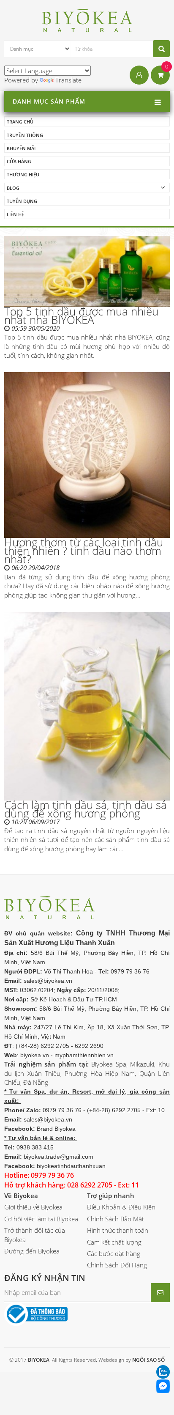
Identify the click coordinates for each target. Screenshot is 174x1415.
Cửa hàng (19, 161)
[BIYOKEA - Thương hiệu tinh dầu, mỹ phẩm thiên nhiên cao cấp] (87, 19)
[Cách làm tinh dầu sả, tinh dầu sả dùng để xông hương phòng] (87, 706)
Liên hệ (15, 214)
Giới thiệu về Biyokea (33, 1207)
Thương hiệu (23, 174)
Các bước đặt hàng (113, 1253)
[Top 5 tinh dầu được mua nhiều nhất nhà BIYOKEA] (87, 271)
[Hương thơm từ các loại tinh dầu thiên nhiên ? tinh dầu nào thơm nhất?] (87, 455)
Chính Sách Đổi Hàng (117, 1265)
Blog (13, 188)
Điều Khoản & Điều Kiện (121, 1207)
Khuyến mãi (21, 148)
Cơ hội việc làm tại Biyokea (41, 1219)
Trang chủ (20, 121)
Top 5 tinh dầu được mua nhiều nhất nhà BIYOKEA (81, 315)
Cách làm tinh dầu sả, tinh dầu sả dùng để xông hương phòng (85, 809)
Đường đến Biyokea (32, 1251)
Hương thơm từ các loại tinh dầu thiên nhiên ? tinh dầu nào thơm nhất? (83, 551)
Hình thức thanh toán (117, 1230)
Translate (68, 80)
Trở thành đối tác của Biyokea (34, 1234)
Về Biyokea (21, 1195)
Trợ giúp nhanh (110, 1195)
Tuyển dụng (22, 201)
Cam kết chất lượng (114, 1242)
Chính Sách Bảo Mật (115, 1219)
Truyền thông (25, 135)
